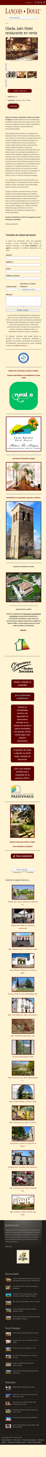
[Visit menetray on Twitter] (38, 3)
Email (8, 269)
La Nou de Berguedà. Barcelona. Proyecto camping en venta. (24, 1310)
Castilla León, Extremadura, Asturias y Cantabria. (23, 371)
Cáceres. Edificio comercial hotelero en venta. (26, 1333)
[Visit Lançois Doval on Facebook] (36, 3)
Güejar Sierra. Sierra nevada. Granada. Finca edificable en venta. (25, 1395)
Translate (30, 872)
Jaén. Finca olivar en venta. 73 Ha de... (23, 1122)
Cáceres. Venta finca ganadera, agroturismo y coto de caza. (25, 1372)
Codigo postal (11, 287)
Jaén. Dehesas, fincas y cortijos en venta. (23, 949)
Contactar (28, 3)
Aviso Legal (17, 1440)
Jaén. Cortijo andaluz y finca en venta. (23, 1101)
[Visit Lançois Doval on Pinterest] (44, 3)
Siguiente (36, 50)
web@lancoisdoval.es (20, 346)
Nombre (9, 255)
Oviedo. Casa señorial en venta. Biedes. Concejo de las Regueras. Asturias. (26, 1318)
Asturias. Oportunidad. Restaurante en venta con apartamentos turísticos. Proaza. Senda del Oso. (26, 1280)
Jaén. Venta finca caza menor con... (23, 1036)
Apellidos (10, 262)
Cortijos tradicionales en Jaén (23, 1057)
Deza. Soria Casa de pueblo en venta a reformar (26, 1302)
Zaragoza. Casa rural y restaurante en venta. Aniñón (25, 1341)
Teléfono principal (13, 276)
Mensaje (9, 295)
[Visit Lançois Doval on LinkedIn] (41, 3)
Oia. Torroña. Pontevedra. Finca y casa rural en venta (25, 1356)
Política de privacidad (29, 1440)
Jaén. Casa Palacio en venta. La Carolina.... (23, 1015)
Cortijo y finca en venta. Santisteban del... (23, 994)
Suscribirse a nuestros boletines (28, 285)
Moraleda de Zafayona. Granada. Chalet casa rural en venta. (25, 1411)
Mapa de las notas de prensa (17, 1442)
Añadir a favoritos (20, 91)
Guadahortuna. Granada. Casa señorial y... (23, 1167)
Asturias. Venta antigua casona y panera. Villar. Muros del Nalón (26, 1426)
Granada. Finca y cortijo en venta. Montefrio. (25, 1417)
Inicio (6, 23)
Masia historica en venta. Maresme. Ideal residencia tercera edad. (24, 1403)
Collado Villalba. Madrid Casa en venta (23, 1387)
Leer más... (8, 1246)
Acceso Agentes (6, 1440)
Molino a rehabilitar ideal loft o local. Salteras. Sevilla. (23, 1364)
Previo (9, 50)
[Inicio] (23, 12)
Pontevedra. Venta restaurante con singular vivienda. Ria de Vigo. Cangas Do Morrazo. (25, 1295)
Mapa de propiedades (34, 1442)
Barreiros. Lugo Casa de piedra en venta (24, 1348)
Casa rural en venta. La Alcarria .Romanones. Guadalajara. (25, 1287)
